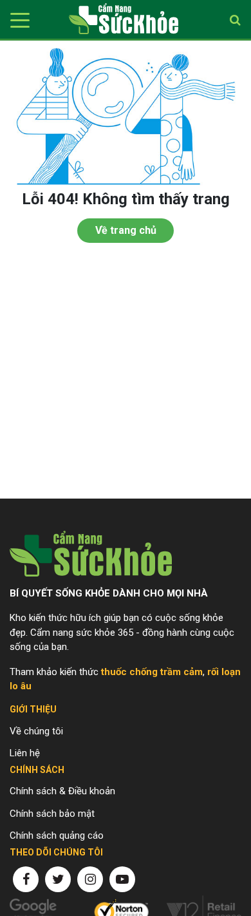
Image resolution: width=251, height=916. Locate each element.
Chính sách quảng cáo (57, 835)
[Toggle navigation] (17, 19)
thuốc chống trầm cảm (152, 672)
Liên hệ (25, 753)
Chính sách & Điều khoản (62, 791)
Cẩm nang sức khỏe (123, 19)
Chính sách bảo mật (52, 813)
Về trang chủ (125, 230)
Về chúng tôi (36, 731)
